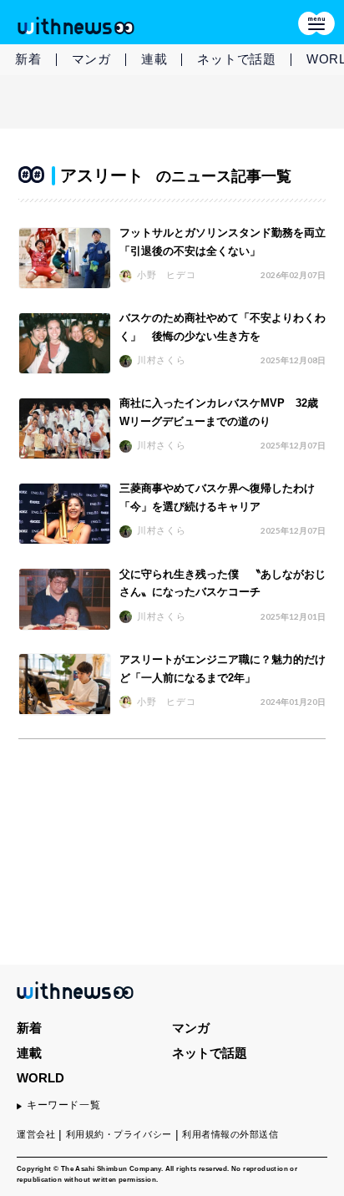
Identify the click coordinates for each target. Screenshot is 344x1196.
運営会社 (36, 1134)
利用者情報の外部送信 (230, 1134)
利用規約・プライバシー (119, 1134)
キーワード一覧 (63, 1105)
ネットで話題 (236, 59)
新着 (28, 59)
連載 (154, 59)
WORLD (40, 1078)
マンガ (91, 59)
